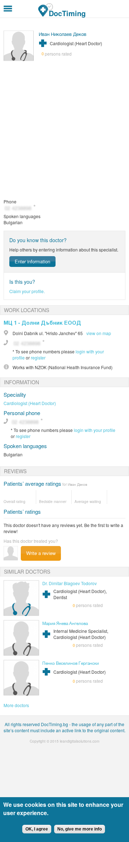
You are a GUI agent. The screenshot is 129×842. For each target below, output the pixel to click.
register (38, 357)
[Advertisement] (64, 130)
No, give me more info (79, 829)
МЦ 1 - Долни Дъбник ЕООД (42, 322)
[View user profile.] (19, 59)
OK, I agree (36, 829)
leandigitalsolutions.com (79, 741)
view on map (98, 333)
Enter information (32, 261)
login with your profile (94, 430)
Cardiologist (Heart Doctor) (30, 403)
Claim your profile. (27, 291)
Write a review (41, 553)
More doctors (16, 705)
